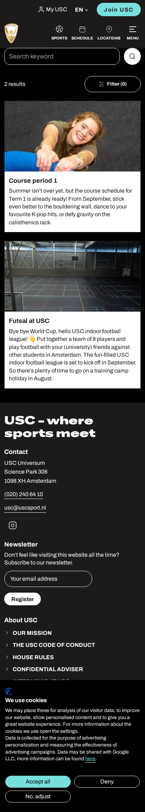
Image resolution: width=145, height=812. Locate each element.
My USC (56, 9)
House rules (33, 657)
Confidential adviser (48, 669)
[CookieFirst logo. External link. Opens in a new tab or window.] (8, 691)
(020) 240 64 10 (23, 494)
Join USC (119, 9)
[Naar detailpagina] (72, 166)
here (90, 758)
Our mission (32, 633)
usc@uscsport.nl (25, 508)
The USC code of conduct (54, 645)
